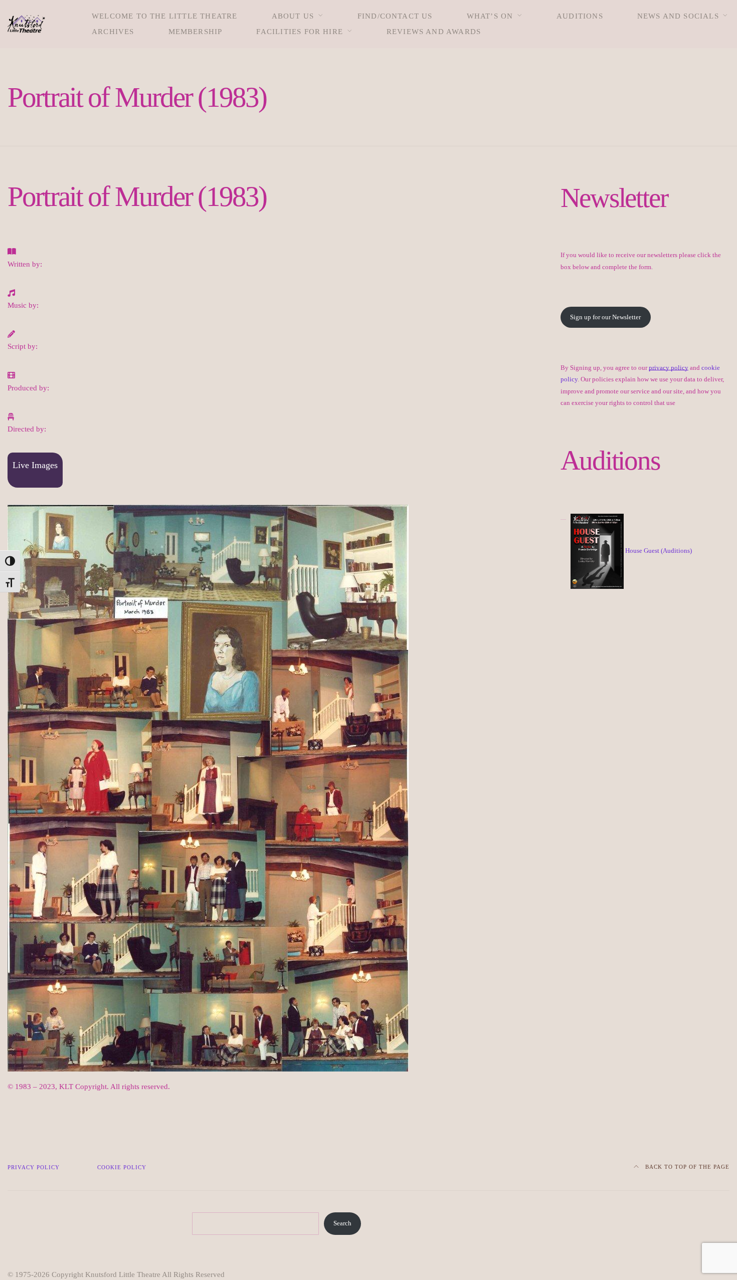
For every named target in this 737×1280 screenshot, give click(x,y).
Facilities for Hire (299, 32)
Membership (195, 32)
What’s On (490, 16)
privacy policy (668, 367)
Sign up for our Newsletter (605, 317)
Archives (113, 32)
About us (293, 16)
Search (342, 1223)
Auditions (580, 16)
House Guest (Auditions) (658, 550)
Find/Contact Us (395, 16)
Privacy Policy (34, 1167)
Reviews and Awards (434, 32)
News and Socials (678, 16)
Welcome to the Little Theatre (165, 16)
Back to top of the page (686, 1167)
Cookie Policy (121, 1167)
